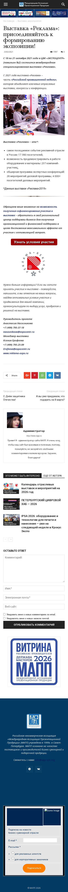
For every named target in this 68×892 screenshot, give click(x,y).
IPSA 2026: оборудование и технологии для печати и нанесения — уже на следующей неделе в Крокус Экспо (41, 523)
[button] (63, 4)
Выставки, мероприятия (29, 21)
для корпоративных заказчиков (31, 859)
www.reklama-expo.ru (15, 353)
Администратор (34, 430)
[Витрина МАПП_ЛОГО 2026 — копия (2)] (34, 662)
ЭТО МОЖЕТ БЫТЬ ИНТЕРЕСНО (22, 475)
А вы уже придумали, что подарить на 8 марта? (50, 398)
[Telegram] (29, 769)
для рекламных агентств (28, 853)
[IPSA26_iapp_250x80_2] (25, 13)
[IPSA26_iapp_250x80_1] (8, 13)
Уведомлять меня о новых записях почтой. (28, 618)
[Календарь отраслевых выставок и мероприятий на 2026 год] (11, 488)
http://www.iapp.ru (34, 435)
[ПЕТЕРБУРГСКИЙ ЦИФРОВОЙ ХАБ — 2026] (11, 504)
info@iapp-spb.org (45, 759)
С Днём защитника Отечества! (14, 398)
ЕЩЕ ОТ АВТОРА (53, 475)
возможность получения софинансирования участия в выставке (30, 211)
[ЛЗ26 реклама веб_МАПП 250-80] (59, 13)
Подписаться (34, 868)
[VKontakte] (38, 769)
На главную (9, 21)
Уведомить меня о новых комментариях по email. (31, 614)
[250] (42, 13)
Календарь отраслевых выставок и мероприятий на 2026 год (40, 488)
